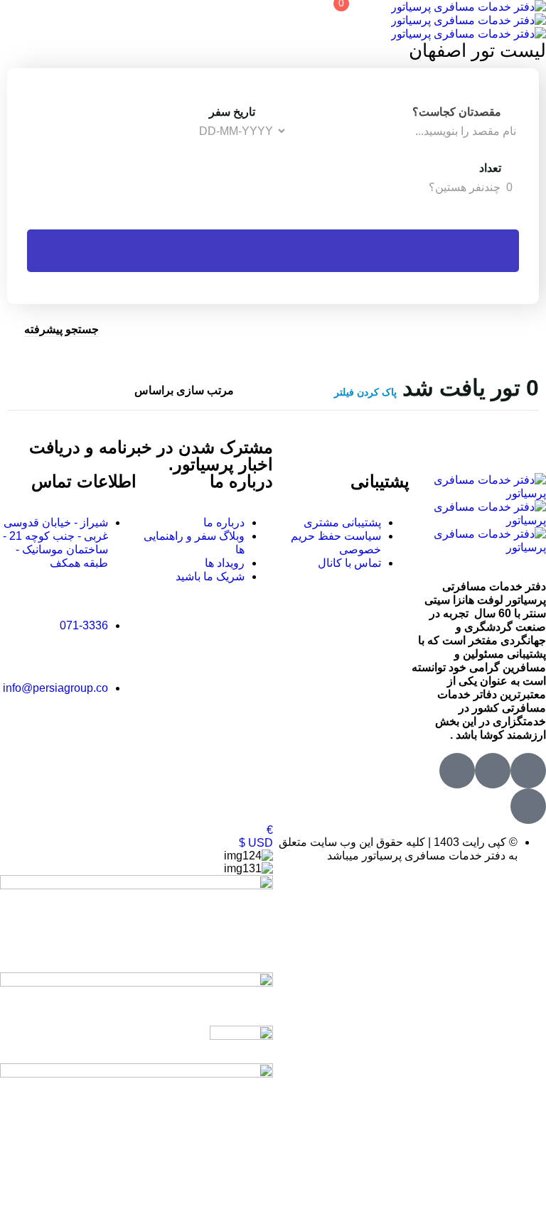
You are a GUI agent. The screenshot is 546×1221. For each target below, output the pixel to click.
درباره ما (224, 522)
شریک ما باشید (210, 576)
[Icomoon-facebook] (492, 770)
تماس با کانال (349, 563)
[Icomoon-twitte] (528, 770)
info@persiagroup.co (55, 688)
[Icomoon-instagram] (457, 770)
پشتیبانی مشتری (342, 522)
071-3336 (84, 625)
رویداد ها (225, 563)
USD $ (256, 843)
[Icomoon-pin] (528, 806)
